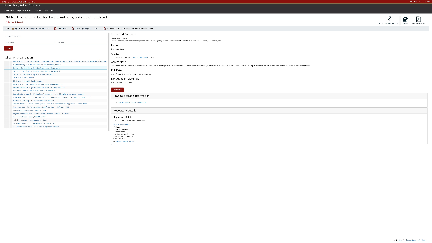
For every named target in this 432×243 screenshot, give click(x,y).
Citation (405, 23)
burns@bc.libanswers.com (125, 141)
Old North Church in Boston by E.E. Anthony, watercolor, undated (36, 68)
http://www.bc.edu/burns (122, 125)
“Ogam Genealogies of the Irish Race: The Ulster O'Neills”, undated (37, 65)
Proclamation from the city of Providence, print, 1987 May (34, 91)
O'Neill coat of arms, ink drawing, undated (28, 81)
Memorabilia (61, 28)
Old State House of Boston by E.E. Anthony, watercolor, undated (36, 71)
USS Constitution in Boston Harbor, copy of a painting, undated (36, 127)
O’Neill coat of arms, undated (23, 78)
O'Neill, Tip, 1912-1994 (139, 57)
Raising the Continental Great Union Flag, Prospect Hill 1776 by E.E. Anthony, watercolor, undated (48, 94)
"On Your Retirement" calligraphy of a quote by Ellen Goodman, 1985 (38, 84)
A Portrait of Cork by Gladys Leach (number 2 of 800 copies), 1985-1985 (39, 87)
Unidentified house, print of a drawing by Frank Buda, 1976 (34, 123)
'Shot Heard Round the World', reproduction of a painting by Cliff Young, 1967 (41, 107)
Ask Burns (425, 2)
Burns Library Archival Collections (22, 5)
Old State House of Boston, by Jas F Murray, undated (32, 74)
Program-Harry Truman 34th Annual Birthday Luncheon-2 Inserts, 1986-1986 (41, 113)
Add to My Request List (388, 23)
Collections (9, 10)
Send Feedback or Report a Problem (412, 240)
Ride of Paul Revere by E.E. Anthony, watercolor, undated (33, 100)
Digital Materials (24, 10)
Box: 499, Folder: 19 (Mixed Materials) (132, 102)
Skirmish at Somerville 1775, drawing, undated (29, 110)
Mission (413, 2)
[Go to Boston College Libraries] (18, 1)
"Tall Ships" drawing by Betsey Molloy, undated (30, 120)
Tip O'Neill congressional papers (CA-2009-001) (32, 28)
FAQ (46, 10)
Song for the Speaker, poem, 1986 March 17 (29, 117)
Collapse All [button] (117, 89)
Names (38, 10)
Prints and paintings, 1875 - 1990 (86, 28)
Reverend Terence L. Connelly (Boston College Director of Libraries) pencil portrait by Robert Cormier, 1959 (52, 97)
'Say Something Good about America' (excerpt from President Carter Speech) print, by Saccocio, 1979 (50, 104)
